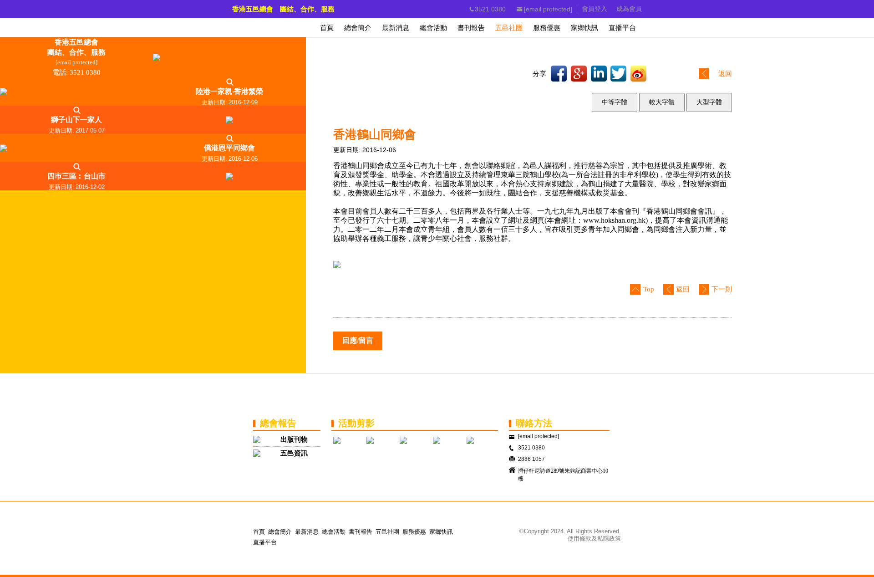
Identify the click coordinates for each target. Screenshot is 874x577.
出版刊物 (294, 439)
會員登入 (594, 8)
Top (648, 289)
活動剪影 (356, 423)
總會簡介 (280, 531)
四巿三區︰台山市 (76, 176)
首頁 (259, 531)
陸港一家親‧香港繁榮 (229, 91)
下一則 (721, 289)
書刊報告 (360, 531)
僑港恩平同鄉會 (229, 148)
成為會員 (629, 8)
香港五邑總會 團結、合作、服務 (283, 9)
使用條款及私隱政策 (594, 538)
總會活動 (334, 531)
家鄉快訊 (441, 531)
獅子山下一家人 (76, 119)
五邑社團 (387, 531)
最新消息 (307, 531)
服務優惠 (414, 531)
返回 (725, 73)
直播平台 (265, 542)
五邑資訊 (294, 453)
